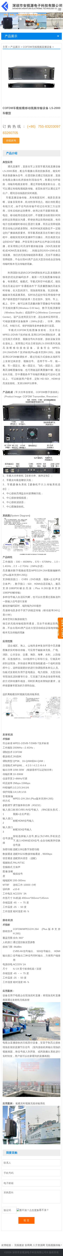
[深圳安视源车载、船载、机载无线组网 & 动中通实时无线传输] (31, 20)
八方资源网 (39, 1245)
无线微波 (19, 1245)
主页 (5, 46)
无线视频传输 (53, 1245)
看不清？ (44, 1210)
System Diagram (20, 515)
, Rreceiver (51, 396)
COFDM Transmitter (34, 396)
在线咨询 (11, 140)
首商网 (28, 1245)
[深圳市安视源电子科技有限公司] (31, 6)
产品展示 (11, 36)
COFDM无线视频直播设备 (37, 46)
